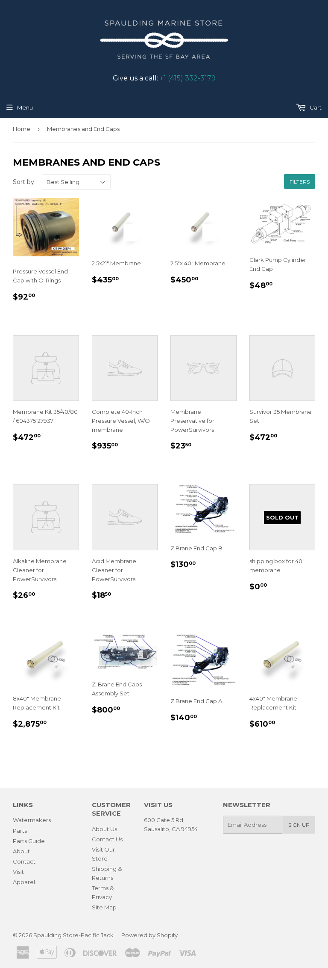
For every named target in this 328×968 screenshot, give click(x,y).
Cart (315, 107)
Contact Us (107, 839)
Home (21, 128)
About (21, 851)
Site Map (104, 907)
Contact (24, 861)
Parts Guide (29, 840)
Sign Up (299, 825)
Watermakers (32, 820)
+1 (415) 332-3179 (188, 78)
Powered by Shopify (149, 935)
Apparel (24, 882)
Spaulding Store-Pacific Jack (73, 935)
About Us (104, 828)
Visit (18, 871)
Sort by (23, 182)
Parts (20, 830)
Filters (300, 181)
